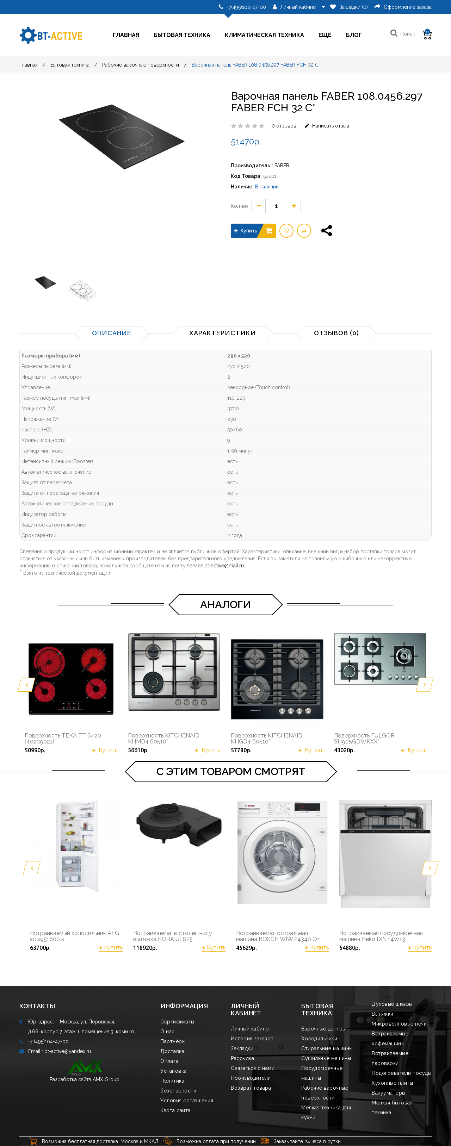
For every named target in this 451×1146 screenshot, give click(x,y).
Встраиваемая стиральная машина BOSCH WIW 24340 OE (278, 936)
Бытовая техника (182, 35)
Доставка (172, 1051)
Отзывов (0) (336, 333)
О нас (167, 1031)
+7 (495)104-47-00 (48, 1041)
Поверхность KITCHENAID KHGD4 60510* (266, 739)
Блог (354, 35)
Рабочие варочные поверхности (140, 65)
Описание (111, 333)
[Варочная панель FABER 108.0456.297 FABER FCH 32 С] (45, 291)
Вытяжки (383, 1014)
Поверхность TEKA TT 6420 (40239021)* (63, 739)
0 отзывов (284, 126)
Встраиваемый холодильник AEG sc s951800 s (74, 936)
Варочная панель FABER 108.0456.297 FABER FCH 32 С (255, 65)
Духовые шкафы (392, 1004)
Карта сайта (175, 1110)
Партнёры (172, 1041)
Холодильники (319, 1038)
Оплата (169, 1061)
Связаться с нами (252, 1068)
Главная (126, 35)
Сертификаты (177, 1021)
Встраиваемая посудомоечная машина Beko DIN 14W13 (381, 936)
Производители (251, 1078)
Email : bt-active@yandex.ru (59, 1051)
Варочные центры (323, 1029)
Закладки (242, 1048)
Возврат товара (251, 1088)
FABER (281, 165)
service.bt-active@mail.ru (215, 565)
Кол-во (239, 206)
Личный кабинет (251, 1029)
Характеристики (222, 333)
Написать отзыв (330, 126)
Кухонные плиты (392, 1083)
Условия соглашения (186, 1100)
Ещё (325, 35)
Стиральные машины (327, 1048)
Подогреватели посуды (401, 1073)
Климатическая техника (264, 35)
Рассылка (242, 1058)
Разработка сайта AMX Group (84, 1079)
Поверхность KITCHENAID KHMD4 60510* (163, 739)
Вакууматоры (389, 1093)
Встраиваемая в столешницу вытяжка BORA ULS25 (172, 936)
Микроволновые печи (399, 1024)
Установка (173, 1071)
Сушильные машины (326, 1058)
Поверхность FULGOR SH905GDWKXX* (364, 739)
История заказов (252, 1038)
